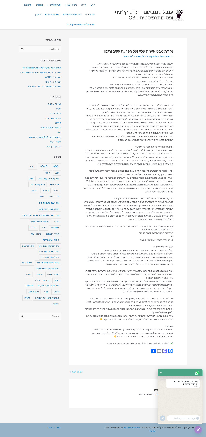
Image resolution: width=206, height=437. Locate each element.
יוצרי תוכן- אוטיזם (53, 81)
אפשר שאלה (54, 184)
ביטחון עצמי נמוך (37, 184)
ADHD (43, 166)
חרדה (33, 227)
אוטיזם (31, 178)
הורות (42, 196)
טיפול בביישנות (28, 246)
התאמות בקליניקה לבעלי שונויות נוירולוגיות (42, 67)
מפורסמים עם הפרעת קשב (48, 286)
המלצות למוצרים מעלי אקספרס (81, 24)
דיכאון (58, 108)
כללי (59, 132)
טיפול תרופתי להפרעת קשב (47, 268)
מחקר (56, 280)
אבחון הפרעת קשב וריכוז (49, 178)
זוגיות (43, 227)
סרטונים (28, 4)
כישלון (28, 274)
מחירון (38, 14)
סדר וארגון (29, 286)
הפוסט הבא (76, 371)
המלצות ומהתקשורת (72, 14)
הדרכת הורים (54, 196)
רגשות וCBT (55, 141)
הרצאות (91, 14)
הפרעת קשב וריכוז (151, 56)
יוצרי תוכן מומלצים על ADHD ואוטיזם (44, 86)
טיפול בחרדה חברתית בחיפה (48, 263)
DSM (57, 173)
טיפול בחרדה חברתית (50, 257)
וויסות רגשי (55, 228)
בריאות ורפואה (54, 104)
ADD (56, 166)
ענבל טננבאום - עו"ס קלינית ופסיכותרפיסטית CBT (144, 15)
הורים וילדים (55, 113)
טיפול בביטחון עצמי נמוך (49, 246)
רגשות (27, 297)
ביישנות (56, 190)
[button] (66, 5)
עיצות (56, 291)
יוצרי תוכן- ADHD (53, 77)
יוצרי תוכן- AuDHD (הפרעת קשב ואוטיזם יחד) (40, 72)
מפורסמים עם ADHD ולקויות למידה (45, 137)
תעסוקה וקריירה (54, 146)
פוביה (46, 291)
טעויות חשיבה (53, 274)
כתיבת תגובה (167, 56)
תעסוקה (56, 304)
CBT (32, 166)
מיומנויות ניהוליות (41, 280)
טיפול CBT (72, 4)
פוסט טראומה (33, 292)
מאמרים (39, 4)
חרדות (58, 122)
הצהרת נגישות (54, 427)
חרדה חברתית (52, 234)
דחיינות (45, 190)
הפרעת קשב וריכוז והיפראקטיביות (40, 215)
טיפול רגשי (27, 262)
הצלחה (56, 221)
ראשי (93, 4)
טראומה (39, 274)
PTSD (47, 173)
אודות (83, 4)
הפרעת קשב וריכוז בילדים (49, 209)
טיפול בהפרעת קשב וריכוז (49, 251)
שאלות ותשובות (52, 14)
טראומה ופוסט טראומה (50, 127)
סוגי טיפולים (55, 4)
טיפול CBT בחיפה (51, 240)
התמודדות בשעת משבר (40, 221)
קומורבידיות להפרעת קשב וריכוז (47, 298)
